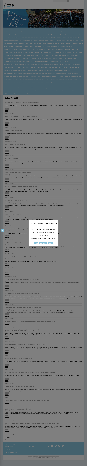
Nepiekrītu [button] (50, 243)
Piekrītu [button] (36, 243)
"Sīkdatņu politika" (49, 239)
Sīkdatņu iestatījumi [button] (43, 243)
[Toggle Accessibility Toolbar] (3, 230)
